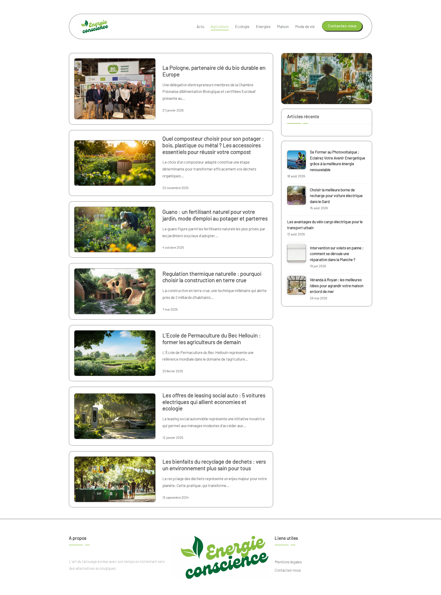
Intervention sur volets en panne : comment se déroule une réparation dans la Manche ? (337, 253)
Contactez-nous (288, 570)
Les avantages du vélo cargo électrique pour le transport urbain (325, 224)
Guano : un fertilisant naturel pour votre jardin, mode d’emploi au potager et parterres (215, 215)
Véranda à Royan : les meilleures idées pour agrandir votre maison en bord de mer (336, 285)
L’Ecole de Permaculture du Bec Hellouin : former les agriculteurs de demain (211, 338)
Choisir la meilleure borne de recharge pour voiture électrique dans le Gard (336, 195)
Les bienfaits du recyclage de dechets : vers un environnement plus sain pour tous (214, 464)
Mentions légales (288, 561)
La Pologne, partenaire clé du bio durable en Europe (214, 71)
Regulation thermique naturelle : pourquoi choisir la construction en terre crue (211, 277)
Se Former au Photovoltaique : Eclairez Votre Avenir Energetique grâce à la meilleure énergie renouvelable (337, 161)
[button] (342, 26)
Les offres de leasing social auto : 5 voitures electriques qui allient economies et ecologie (213, 402)
